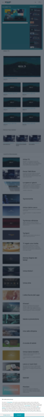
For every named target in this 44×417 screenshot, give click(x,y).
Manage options (6, 415)
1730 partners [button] (9, 402)
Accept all (19, 415)
